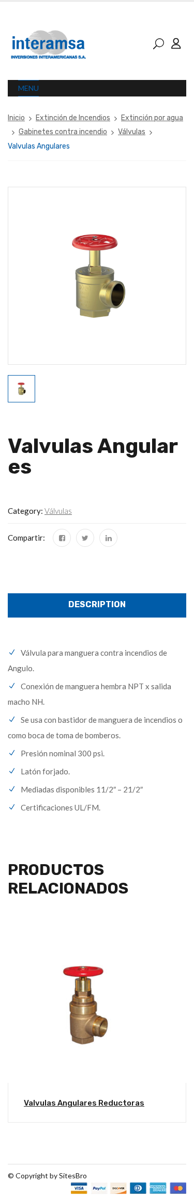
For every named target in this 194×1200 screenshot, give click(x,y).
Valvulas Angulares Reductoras (84, 1103)
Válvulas (131, 131)
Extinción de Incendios (73, 117)
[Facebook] (62, 538)
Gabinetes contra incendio (63, 131)
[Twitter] (85, 538)
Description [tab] (97, 604)
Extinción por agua (152, 117)
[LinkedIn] (108, 538)
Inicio (16, 117)
